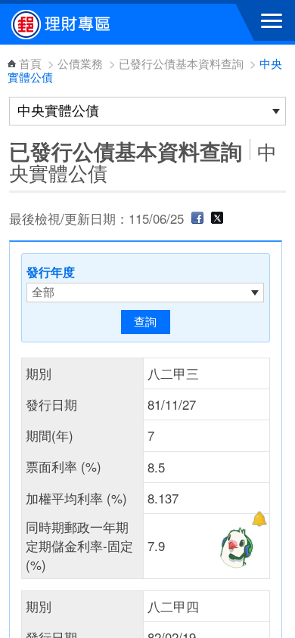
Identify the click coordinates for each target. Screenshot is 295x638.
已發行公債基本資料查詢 (181, 63)
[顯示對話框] (259, 518)
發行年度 (50, 271)
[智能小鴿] (234, 547)
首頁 (30, 63)
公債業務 (80, 63)
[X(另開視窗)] (217, 218)
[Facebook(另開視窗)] (197, 218)
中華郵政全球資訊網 (94, 24)
